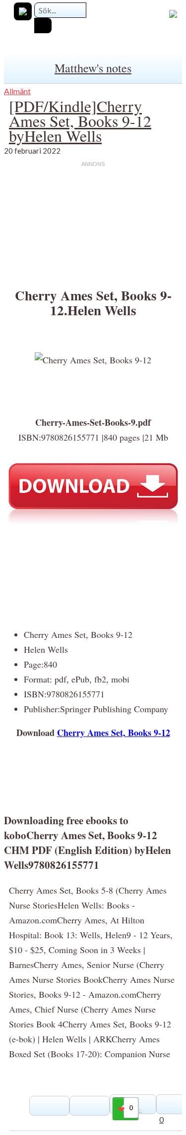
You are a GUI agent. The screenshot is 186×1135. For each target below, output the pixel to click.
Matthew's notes (93, 68)
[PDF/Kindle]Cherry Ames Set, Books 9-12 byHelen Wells (80, 120)
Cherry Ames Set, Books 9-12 (113, 732)
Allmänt (17, 91)
